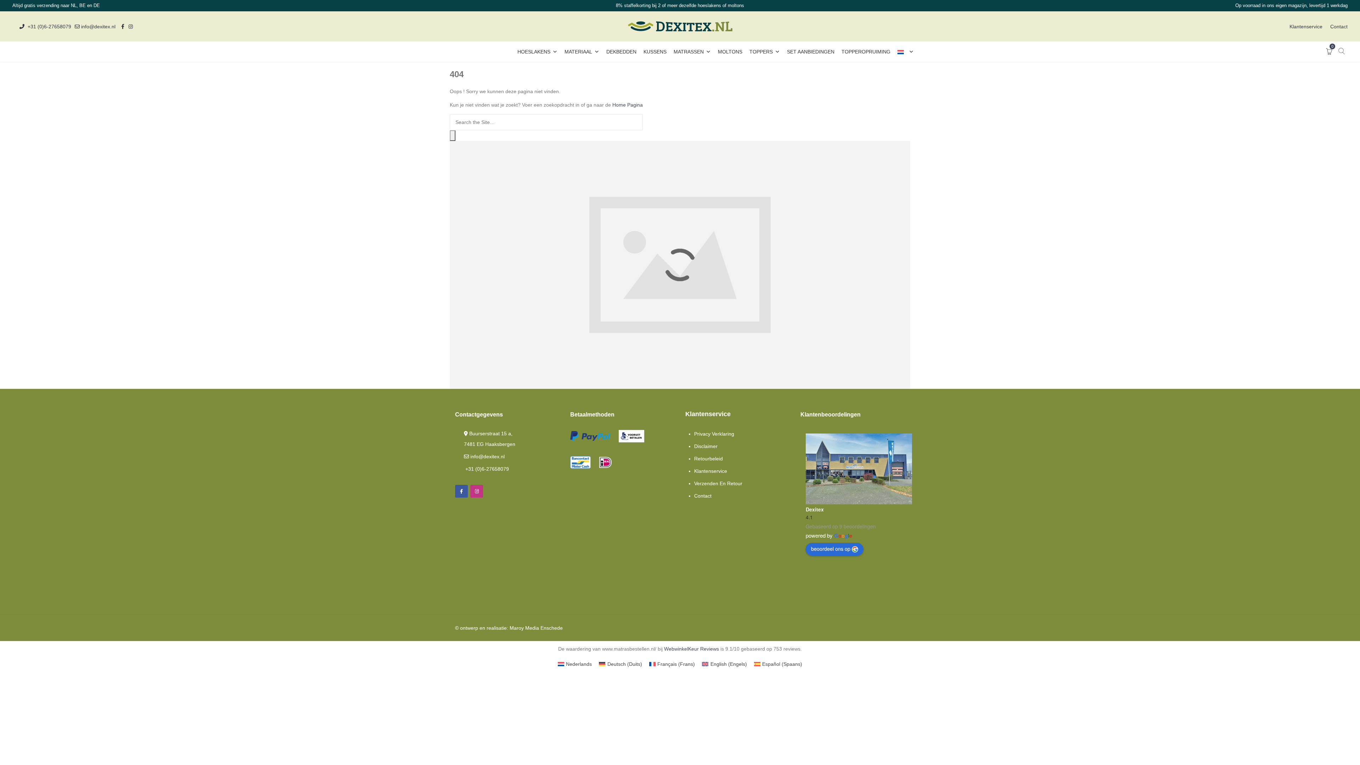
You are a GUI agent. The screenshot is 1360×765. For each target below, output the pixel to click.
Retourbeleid (708, 458)
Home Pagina (627, 105)
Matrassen (689, 52)
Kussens (655, 52)
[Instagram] (476, 491)
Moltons (730, 52)
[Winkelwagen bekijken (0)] (1329, 52)
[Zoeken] (452, 135)
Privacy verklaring (714, 434)
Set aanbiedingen (810, 52)
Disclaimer (706, 446)
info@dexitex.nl (97, 26)
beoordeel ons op (830, 548)
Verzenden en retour (718, 483)
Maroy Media (524, 628)
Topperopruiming (866, 52)
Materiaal (578, 52)
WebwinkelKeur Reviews (691, 649)
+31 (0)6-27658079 (49, 26)
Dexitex (815, 509)
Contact (1339, 26)
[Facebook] (461, 491)
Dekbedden (621, 52)
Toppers (761, 52)
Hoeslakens (533, 52)
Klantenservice (1306, 26)
